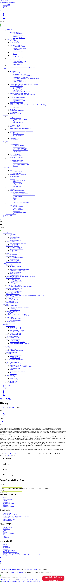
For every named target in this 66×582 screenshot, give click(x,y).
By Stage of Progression (16, 281)
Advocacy (5, 304)
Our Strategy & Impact (12, 302)
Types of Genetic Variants (16, 249)
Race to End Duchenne (15, 355)
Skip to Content (4, 0)
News (4, 7)
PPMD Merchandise (11, 352)
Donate (8, 347)
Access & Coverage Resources (14, 288)
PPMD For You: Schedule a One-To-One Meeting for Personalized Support (25, 295)
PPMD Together (14, 378)
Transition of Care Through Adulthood (19, 269)
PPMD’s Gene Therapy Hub (13, 334)
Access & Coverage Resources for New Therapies (16, 516)
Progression (13, 238)
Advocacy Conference (15, 320)
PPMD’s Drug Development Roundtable (20, 343)
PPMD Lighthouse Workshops (17, 371)
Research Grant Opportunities (17, 342)
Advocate (8, 361)
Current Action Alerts (15, 318)
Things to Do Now (14, 260)
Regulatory (12, 308)
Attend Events (10, 375)
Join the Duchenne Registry (13, 362)
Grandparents (13, 374)
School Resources (14, 273)
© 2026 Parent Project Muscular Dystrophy (11, 569)
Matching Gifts (13, 349)
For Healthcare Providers (12, 299)
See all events (13, 381)
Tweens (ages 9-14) (15, 368)
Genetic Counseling (15, 251)
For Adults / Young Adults (13, 297)
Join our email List (11, 382)
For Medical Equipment (16, 291)
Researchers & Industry (9, 506)
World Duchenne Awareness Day (14, 359)
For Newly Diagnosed (15, 266)
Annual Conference (15, 377)
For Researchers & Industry (13, 339)
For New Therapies (15, 289)
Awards (10, 455)
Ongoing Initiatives (11, 313)
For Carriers (9, 298)
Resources (12, 345)
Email (2, 484)
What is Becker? (10, 241)
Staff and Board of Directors (12, 453)
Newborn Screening (11, 254)
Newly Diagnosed (7, 499)
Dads (11, 372)
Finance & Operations (8, 533)
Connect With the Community (14, 363)
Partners (5, 534)
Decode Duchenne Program (13, 262)
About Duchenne (7, 233)
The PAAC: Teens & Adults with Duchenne (21, 366)
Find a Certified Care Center (13, 285)
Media (4, 536)
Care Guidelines (7, 513)
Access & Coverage (15, 310)
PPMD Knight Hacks (15, 272)
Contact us (6, 537)
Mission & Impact (7, 527)
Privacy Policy (33, 569)
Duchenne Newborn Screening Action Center (18, 315)
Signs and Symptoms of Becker (18, 243)
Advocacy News (10, 323)
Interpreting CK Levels (15, 240)
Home (4, 407)
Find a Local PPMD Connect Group (19, 365)
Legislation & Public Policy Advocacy (19, 307)
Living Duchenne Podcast (16, 275)
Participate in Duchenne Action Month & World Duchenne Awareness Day (22, 555)
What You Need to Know (16, 257)
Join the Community (15, 259)
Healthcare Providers (8, 503)
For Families (9, 265)
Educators (5, 505)
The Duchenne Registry (12, 336)
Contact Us (26, 569)
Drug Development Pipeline (17, 330)
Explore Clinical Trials (15, 333)
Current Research (10, 326)
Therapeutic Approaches (16, 329)
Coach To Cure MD (15, 358)
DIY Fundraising (14, 356)
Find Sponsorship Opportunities (14, 350)
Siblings (12, 369)
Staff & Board (6, 529)
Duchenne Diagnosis (15, 237)
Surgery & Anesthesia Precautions (18, 283)
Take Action (9, 317)
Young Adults (6, 502)
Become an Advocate (11, 311)
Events (5, 6)
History (5, 532)
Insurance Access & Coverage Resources (16, 314)
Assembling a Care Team (16, 267)
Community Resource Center (17, 270)
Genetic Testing (14, 250)
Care (4, 263)
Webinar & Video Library (12, 294)
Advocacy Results (11, 321)
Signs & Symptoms (14, 235)
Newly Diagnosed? (11, 256)
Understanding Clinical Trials (17, 331)
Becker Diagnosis (14, 244)
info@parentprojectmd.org (16, 572)
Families (5, 497)
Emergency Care (14, 282)
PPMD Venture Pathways (12, 337)
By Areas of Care (14, 279)
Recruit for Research (15, 340)
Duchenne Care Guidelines (13, 278)
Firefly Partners (22, 577)
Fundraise (8, 353)
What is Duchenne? (11, 234)
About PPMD (6, 5)
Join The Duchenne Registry (10, 552)
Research (5, 324)
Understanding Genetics (12, 246)
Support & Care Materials (12, 292)
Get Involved (6, 346)
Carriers (8, 253)
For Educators (10, 301)
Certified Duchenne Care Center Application (21, 286)
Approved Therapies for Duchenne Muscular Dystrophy (20, 276)
